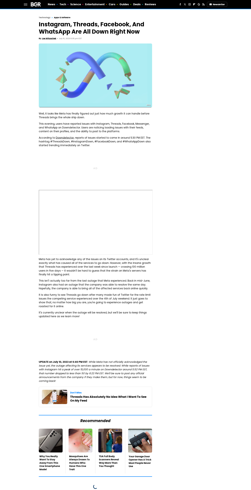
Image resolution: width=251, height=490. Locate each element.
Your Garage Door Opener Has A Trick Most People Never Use (140, 461)
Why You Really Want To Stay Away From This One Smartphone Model (49, 463)
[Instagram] (189, 4)
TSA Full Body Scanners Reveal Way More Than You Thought (109, 461)
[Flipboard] (194, 4)
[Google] (199, 4)
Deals (137, 4)
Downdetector (65, 138)
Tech (63, 4)
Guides (124, 4)
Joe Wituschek (49, 38)
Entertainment (95, 4)
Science (75, 4)
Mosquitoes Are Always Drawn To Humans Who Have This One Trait (79, 463)
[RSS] (203, 4)
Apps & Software (62, 17)
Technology (44, 17)
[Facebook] (180, 4)
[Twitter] (185, 4)
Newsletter (219, 4)
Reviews (150, 4)
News (51, 4)
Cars (112, 4)
